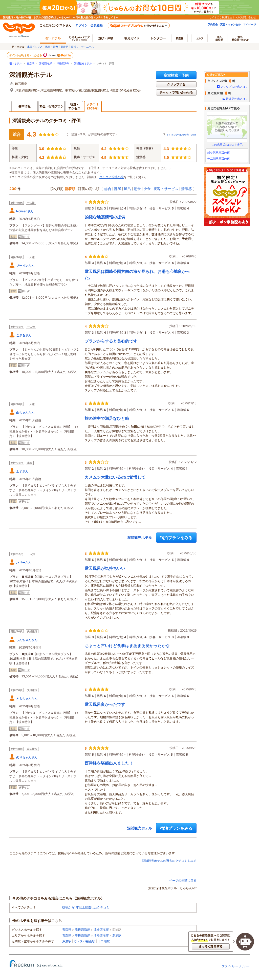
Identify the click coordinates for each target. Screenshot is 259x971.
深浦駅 (116, 935)
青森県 (30, 63)
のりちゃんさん (26, 757)
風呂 (127, 188)
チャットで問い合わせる (176, 92)
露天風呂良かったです (105, 704)
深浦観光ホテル (83, 63)
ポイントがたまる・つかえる (25, 55)
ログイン (82, 25)
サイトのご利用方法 (220, 17)
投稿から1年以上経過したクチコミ (85, 907)
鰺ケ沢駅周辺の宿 (218, 152)
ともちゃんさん (26, 698)
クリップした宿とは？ (234, 86)
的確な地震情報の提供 (105, 216)
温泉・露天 (51, 46)
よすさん (22, 471)
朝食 (137, 188)
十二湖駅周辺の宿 (218, 158)
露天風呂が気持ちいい (105, 568)
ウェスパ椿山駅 (84, 941)
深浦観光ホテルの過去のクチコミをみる (169, 861)
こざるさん (23, 335)
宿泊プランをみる (176, 537)
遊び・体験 (105, 38)
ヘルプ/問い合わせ (245, 17)
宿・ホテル (15, 63)
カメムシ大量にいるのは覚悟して (115, 477)
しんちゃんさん (26, 640)
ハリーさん (23, 562)
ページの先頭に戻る (183, 880)
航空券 (179, 38)
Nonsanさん (24, 211)
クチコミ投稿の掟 (111, 177)
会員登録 (97, 25)
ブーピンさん (25, 266)
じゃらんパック (79, 38)
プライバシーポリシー (236, 966)
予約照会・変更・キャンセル (224, 24)
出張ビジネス (34, 46)
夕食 (147, 188)
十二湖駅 (104, 941)
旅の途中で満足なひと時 (107, 418)
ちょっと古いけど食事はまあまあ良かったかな (127, 645)
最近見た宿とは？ (237, 98)
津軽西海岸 (45, 63)
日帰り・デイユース (82, 46)
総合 (107, 188)
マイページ (249, 24)
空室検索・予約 (176, 75)
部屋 (117, 188)
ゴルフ (199, 38)
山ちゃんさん (25, 412)
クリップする (176, 84)
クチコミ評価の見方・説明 (181, 134)
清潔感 (186, 188)
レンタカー (158, 38)
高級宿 (64, 46)
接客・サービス (166, 188)
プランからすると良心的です (111, 341)
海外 (219, 38)
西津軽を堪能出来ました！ (109, 763)
